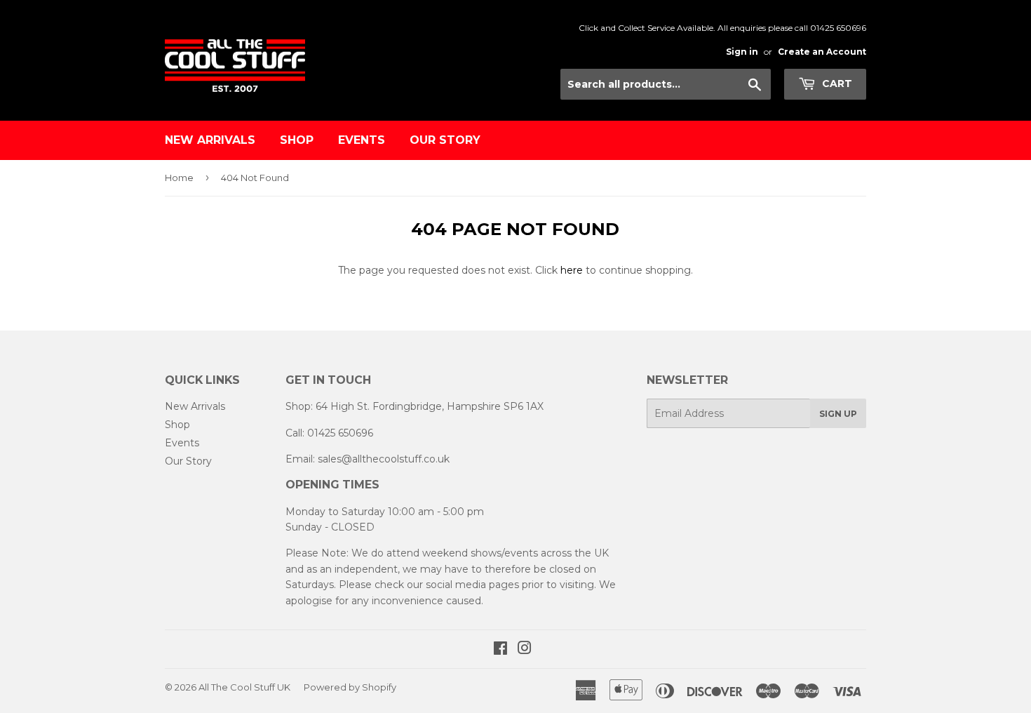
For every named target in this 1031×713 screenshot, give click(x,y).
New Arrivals (210, 140)
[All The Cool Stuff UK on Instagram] (525, 650)
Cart (835, 83)
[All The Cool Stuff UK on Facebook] (500, 650)
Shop (297, 140)
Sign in (742, 51)
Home (179, 177)
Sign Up (838, 413)
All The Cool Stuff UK (244, 687)
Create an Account (822, 51)
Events (361, 140)
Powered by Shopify (350, 687)
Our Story (445, 140)
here (571, 270)
